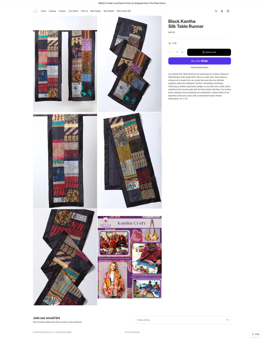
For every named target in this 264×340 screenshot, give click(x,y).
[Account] (222, 11)
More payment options (199, 67)
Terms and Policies (132, 332)
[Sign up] (227, 320)
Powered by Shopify (64, 332)
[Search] (216, 11)
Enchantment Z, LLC (47, 332)
